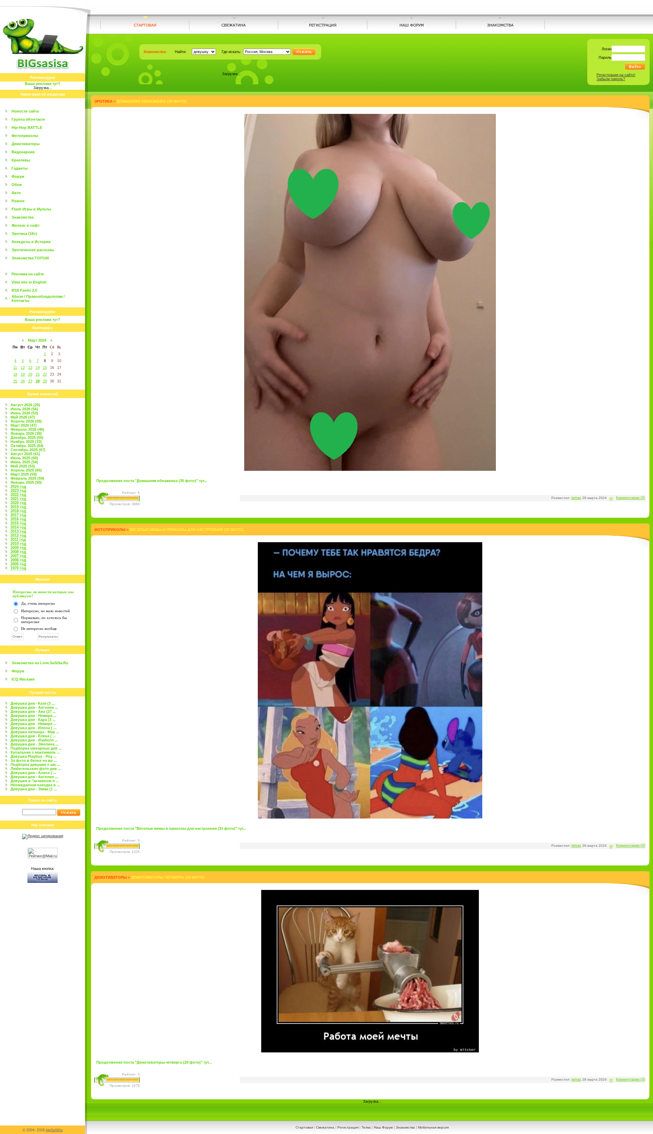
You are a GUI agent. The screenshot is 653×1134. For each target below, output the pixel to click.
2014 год (18, 527)
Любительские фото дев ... (36, 769)
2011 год (18, 539)
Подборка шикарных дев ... (36, 748)
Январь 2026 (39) (26, 433)
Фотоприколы (25, 136)
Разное (18, 201)
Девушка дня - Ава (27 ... (33, 711)
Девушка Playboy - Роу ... (33, 756)
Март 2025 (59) (24, 474)
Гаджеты (20, 168)
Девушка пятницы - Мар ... (35, 732)
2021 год (18, 499)
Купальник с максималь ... (35, 752)
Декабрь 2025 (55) (27, 437)
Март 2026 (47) (24, 425)
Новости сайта (25, 111)
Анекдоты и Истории (31, 242)
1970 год (18, 568)
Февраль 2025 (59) (27, 478)
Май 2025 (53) (23, 466)
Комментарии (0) (630, 498)
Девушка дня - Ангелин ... (34, 707)
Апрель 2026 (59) (26, 421)
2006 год (18, 560)
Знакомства (23, 217)
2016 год (18, 519)
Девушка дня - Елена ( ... (33, 736)
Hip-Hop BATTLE (27, 127)
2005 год (18, 564)
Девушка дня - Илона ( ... (33, 728)
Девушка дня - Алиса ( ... (33, 773)
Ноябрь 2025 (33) (26, 442)
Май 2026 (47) (23, 417)
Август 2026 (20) (25, 405)
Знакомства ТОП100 (30, 258)
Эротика (103, 101)
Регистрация (347, 1127)
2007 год (18, 556)
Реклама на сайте (28, 274)
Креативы (21, 160)
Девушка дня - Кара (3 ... (33, 720)
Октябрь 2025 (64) (27, 446)
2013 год (18, 531)
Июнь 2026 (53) (24, 413)
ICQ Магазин (23, 679)
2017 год (18, 515)
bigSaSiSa (54, 1130)
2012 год (18, 535)
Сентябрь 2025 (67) (28, 450)
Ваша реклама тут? (42, 84)
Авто (16, 193)
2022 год (18, 495)
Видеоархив (23, 152)
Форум (18, 176)
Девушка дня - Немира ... (33, 716)
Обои (17, 185)
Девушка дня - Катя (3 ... (33, 703)
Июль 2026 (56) (24, 409)
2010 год (18, 544)
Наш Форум (383, 1127)
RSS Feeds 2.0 (24, 290)
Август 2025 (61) (25, 454)
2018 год (18, 511)
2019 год (18, 507)
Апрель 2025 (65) (26, 470)
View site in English (29, 282)
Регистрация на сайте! (616, 75)
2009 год (18, 548)
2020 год (18, 503)
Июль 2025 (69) (24, 458)
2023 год (18, 490)
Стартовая (304, 1127)
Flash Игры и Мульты (31, 209)
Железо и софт (25, 225)
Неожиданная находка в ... (35, 785)
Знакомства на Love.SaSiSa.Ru (40, 663)
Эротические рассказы (33, 250)
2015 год (18, 523)
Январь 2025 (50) (26, 482)
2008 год (18, 552)
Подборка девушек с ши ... (35, 764)
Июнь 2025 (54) (24, 462)
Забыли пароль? (611, 79)
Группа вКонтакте (28, 119)
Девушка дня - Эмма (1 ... (34, 789)
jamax (576, 498)
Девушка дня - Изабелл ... (34, 740)
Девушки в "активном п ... (35, 781)
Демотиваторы (25, 144)
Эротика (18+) (24, 233)
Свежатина (325, 1127)
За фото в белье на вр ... (34, 760)
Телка (366, 1127)
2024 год (18, 486)
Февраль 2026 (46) (27, 429)
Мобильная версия (433, 1127)
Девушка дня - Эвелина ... (34, 744)
